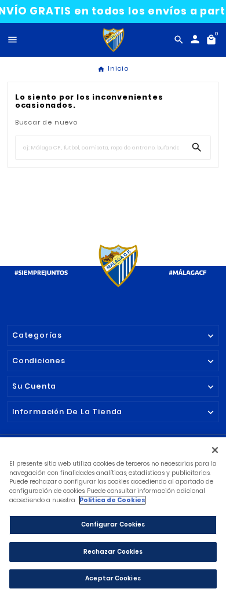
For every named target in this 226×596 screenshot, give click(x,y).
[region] (113, 516)
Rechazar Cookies (113, 551)
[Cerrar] (215, 450)
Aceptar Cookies (113, 578)
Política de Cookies (112, 500)
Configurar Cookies (113, 524)
